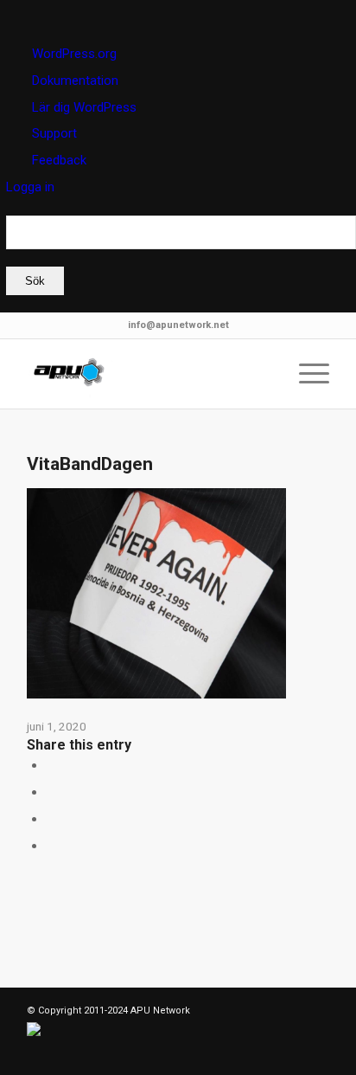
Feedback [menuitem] (59, 160)
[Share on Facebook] (51, 765)
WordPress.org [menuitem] (74, 53)
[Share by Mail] (51, 819)
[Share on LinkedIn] (51, 792)
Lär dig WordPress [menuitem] (84, 107)
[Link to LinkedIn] (66, 1053)
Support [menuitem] (54, 133)
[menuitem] (181, 255)
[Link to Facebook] (92, 1053)
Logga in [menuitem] (30, 187)
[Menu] (305, 374)
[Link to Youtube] (143, 1053)
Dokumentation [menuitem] (75, 80)
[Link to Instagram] (51, 845)
